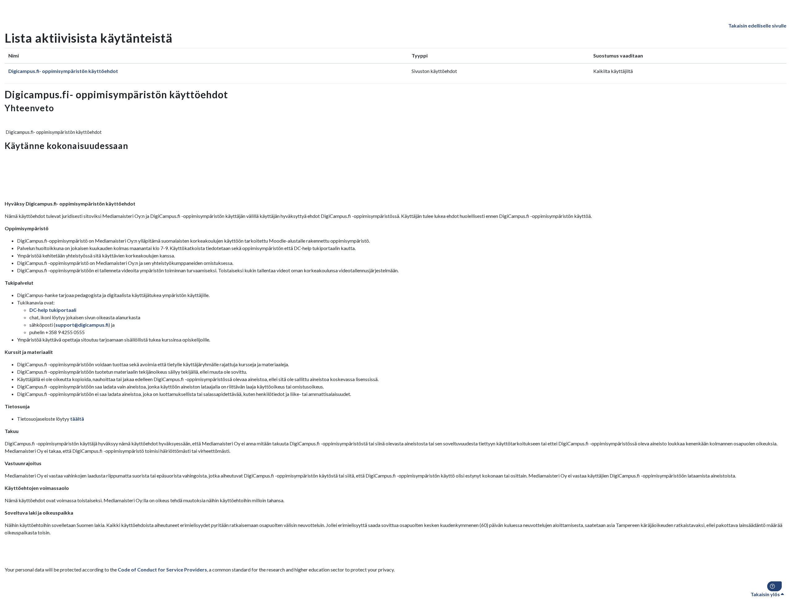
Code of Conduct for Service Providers (162, 569)
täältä (77, 419)
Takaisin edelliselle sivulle (757, 25)
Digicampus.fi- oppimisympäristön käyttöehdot (63, 71)
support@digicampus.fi (81, 325)
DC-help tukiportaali (52, 310)
